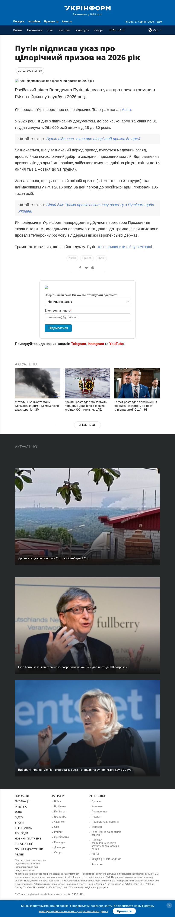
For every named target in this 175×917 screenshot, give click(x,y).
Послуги (18, 21)
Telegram (78, 344)
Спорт (99, 30)
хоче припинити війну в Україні (124, 247)
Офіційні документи (29, 849)
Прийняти (124, 911)
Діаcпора (59, 847)
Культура (82, 30)
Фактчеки (59, 821)
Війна (17, 30)
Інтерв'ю (21, 806)
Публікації (22, 801)
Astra (126, 110)
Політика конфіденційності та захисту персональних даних (105, 845)
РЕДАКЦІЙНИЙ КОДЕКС (106, 859)
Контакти (97, 806)
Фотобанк (34, 21)
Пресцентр (51, 21)
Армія (72, 258)
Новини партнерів (28, 838)
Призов (86, 258)
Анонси (67, 21)
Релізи (19, 854)
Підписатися (58, 328)
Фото (18, 812)
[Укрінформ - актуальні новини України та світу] (87, 7)
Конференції (23, 843)
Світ (50, 30)
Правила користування (106, 821)
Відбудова (60, 806)
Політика (59, 811)
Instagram (96, 344)
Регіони (64, 30)
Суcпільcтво (61, 837)
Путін (101, 258)
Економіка (34, 30)
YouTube (116, 344)
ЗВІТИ (95, 854)
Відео (19, 817)
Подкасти (22, 796)
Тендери (97, 826)
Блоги (19, 822)
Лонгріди (21, 833)
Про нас (96, 801)
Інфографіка (23, 827)
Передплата (99, 811)
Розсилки (97, 864)
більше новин (87, 425)
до (93, 139)
